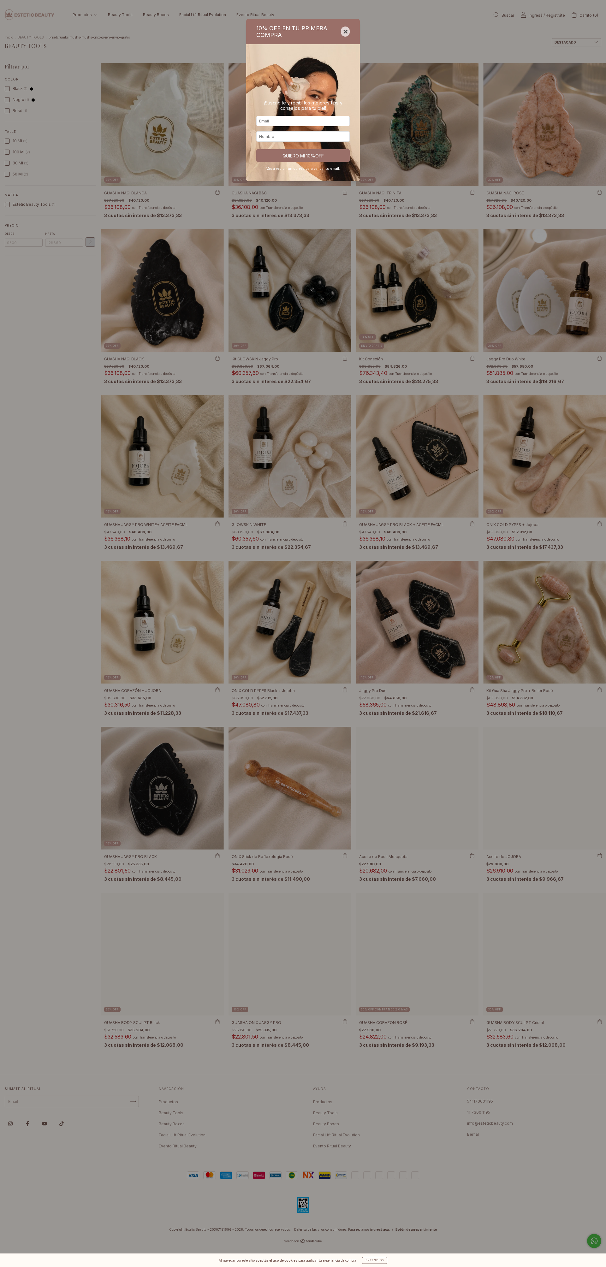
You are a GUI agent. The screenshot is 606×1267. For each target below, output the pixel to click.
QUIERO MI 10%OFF (303, 155)
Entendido (374, 1260)
